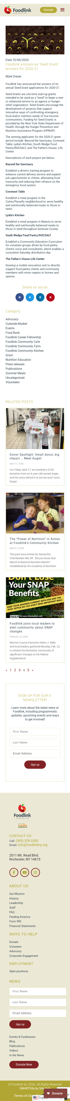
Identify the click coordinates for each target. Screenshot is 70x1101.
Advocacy (12, 319)
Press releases (15, 364)
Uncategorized (15, 378)
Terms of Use (24, 1096)
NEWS (14, 981)
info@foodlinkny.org (32, 845)
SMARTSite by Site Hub (35, 1088)
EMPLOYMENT (21, 964)
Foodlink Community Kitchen (25, 350)
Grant (9, 355)
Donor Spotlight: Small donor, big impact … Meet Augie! (34, 456)
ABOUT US (18, 886)
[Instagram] (35, 872)
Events (10, 328)
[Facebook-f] (13, 872)
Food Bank (13, 332)
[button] (19, 297)
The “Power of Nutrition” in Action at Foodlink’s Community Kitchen (35, 541)
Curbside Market (16, 324)
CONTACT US (20, 836)
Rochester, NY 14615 (24, 859)
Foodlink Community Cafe (23, 342)
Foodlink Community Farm (23, 346)
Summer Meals (16, 373)
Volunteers (13, 382)
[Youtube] (24, 872)
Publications (14, 368)
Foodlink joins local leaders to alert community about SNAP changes (32, 627)
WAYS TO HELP (23, 934)
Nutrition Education (18, 360)
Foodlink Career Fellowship (23, 337)
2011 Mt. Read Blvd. (24, 855)
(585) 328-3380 (27, 841)
